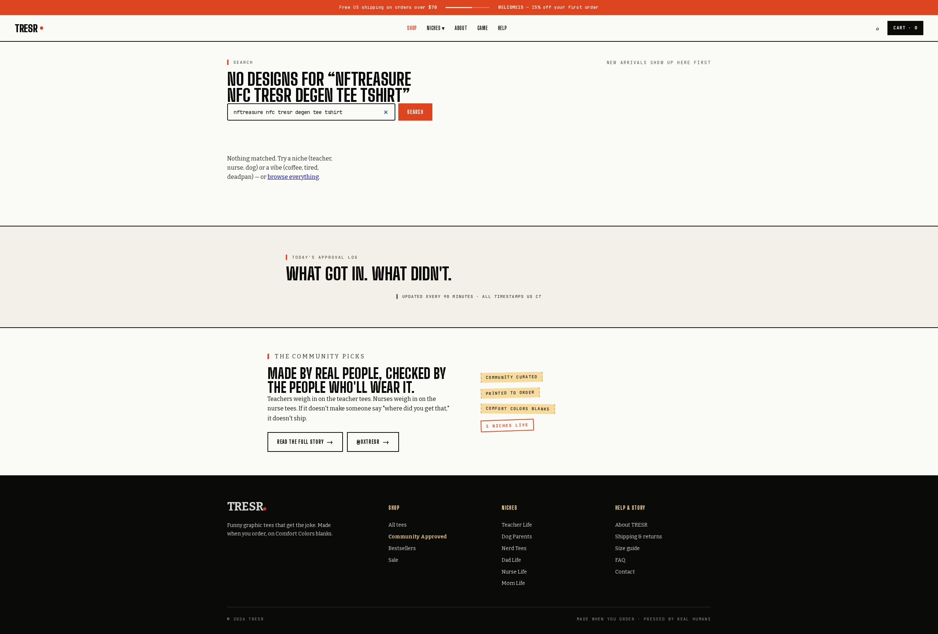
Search (415, 112)
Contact (625, 572)
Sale (393, 560)
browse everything (293, 176)
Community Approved (417, 537)
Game (482, 28)
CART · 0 (905, 28)
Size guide (627, 548)
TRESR (26, 28)
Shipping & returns (638, 537)
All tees (397, 525)
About (461, 28)
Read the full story (300, 442)
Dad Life (511, 560)
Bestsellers (402, 548)
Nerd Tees (514, 548)
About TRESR (631, 525)
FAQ (620, 560)
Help (502, 28)
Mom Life (513, 583)
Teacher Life (517, 525)
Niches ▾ (436, 28)
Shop (412, 28)
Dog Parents (517, 537)
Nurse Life (514, 572)
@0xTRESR (368, 442)
